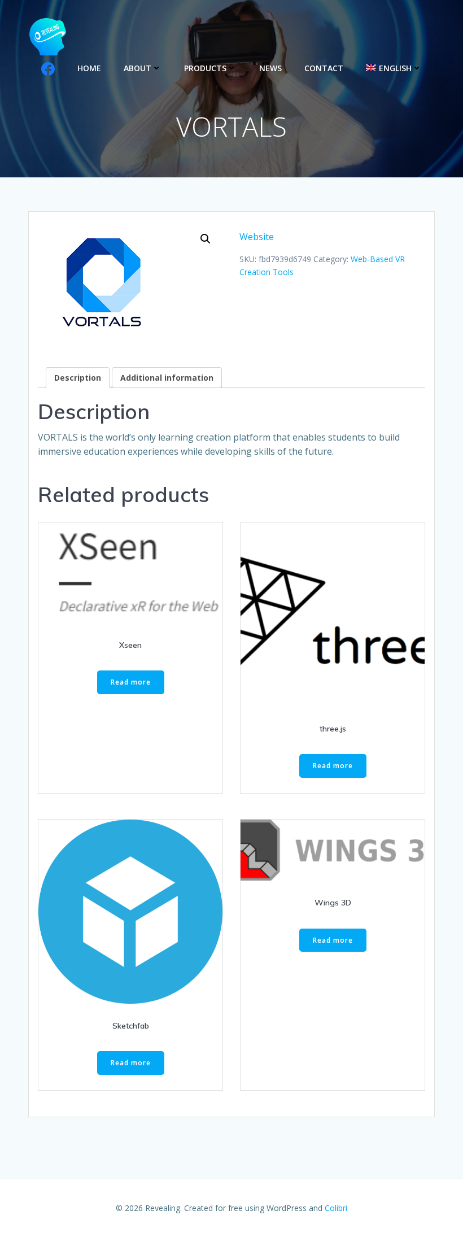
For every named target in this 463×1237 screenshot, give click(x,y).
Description (77, 377)
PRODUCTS (205, 68)
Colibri (336, 1208)
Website (256, 236)
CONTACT (323, 68)
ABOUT (137, 68)
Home (89, 68)
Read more (131, 682)
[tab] (78, 377)
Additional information (166, 377)
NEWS (270, 68)
